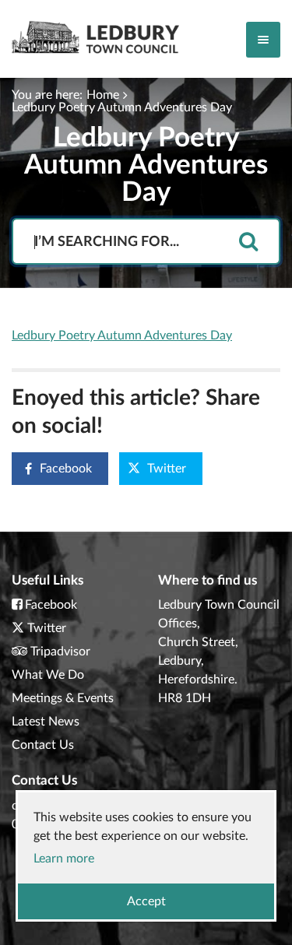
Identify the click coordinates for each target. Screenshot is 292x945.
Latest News (45, 721)
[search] (248, 242)
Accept (146, 901)
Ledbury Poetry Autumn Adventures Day (122, 107)
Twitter (166, 468)
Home (102, 95)
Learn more (63, 858)
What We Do (48, 675)
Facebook (66, 468)
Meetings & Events (63, 698)
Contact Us (43, 745)
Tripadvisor (60, 651)
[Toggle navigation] (263, 40)
